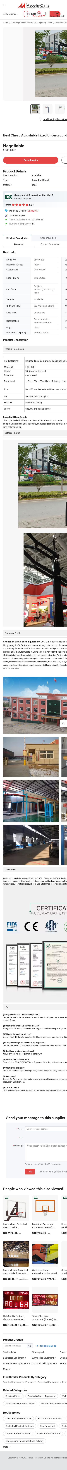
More (6, 1446)
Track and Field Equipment (44, 1363)
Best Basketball (47, 1426)
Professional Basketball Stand (20, 1403)
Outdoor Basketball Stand (18, 1433)
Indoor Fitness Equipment (15, 1363)
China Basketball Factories (18, 1418)
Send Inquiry (31, 160)
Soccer (63, 1352)
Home (5, 22)
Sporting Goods (45, 22)
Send (29, 1171)
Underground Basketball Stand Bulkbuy (24, 1440)
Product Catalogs (47, 1345)
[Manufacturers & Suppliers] (33, 5)
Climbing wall (37, 1352)
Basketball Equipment (13, 1357)
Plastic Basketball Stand (48, 1433)
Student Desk (9, 1352)
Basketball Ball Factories (50, 1418)
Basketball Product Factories (20, 1426)
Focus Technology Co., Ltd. (39, 1457)
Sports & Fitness (13, 1396)
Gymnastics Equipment (42, 1357)
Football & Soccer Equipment (42, 1396)
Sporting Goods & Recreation (24, 22)
